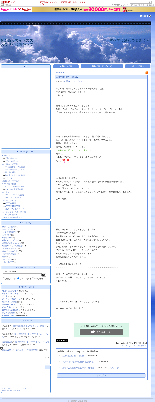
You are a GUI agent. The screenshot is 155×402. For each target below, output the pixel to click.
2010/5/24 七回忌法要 (14, 189)
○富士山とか (7, 259)
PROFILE (20, 19)
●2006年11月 (10, 203)
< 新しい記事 (66, 66)
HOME (4, 19)
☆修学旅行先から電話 (66, 77)
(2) (77, 77)
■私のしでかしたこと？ (14, 209)
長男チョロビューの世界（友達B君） (78, 362)
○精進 (4, 257)
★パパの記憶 (7, 229)
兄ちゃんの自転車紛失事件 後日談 (78, 368)
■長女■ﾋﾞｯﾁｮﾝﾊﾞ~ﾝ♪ (10, 240)
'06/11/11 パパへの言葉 (14, 195)
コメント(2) (126, 345)
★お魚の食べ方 (11, 215)
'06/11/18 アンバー (13, 198)
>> (118, 5)
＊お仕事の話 (7, 262)
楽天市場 (150, 5)
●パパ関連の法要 (9, 184)
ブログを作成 (138, 5)
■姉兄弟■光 (7, 238)
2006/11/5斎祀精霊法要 (14, 186)
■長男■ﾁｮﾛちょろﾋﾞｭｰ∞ (11, 243)
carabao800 (7, 342)
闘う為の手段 (10, 172)
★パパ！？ (6, 235)
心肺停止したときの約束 (15, 175)
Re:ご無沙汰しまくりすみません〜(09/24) (29, 326)
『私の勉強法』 (11, 158)
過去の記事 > (138, 66)
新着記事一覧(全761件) (102, 66)
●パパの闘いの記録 (10, 164)
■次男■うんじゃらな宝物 (12, 246)
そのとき (8, 178)
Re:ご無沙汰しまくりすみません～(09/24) (32, 342)
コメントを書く (140, 345)
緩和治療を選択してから (15, 169)
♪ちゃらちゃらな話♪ (10, 251)
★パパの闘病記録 (9, 232)
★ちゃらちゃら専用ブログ (13, 217)
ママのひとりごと (9, 200)
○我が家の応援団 (9, 254)
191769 (144, 16)
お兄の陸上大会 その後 (73, 356)
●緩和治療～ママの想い (11, 181)
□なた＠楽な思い (9, 248)
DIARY (11, 19)
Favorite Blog (26, 287)
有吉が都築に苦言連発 (11, 390)
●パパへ (5, 192)
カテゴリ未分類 (8, 227)
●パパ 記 (6, 156)
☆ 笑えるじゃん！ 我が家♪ (14, 212)
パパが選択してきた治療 (15, 167)
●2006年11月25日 (12, 206)
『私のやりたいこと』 (14, 161)
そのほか (8, 5)
